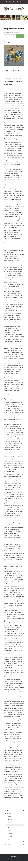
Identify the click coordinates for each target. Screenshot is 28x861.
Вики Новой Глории (8, 32)
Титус (10, 822)
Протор (10, 819)
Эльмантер (11, 836)
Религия (15, 32)
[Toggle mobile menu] (25, 12)
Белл (9, 827)
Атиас (19, 32)
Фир (9, 816)
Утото (10, 830)
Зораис (10, 833)
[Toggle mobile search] (21, 12)
